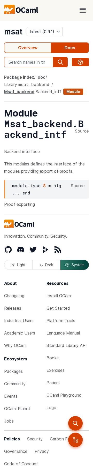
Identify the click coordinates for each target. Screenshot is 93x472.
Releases (12, 308)
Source (82, 131)
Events (11, 396)
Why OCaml (15, 345)
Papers (53, 382)
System (78, 265)
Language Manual (63, 333)
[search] (75, 423)
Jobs (9, 421)
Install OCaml (59, 295)
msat (13, 31)
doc (41, 77)
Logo (51, 407)
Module (73, 91)
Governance (15, 451)
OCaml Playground (64, 395)
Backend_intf (48, 91)
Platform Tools (61, 320)
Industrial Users (19, 320)
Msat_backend (19, 91)
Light (21, 265)
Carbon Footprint (66, 438)
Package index (19, 77)
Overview (27, 47)
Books (53, 357)
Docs (70, 47)
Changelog (14, 295)
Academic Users (19, 333)
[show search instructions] (80, 62)
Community (15, 383)
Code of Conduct (21, 463)
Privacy (42, 451)
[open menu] (83, 10)
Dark (49, 265)
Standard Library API (67, 345)
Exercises (56, 370)
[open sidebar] (75, 440)
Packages (13, 371)
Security (35, 438)
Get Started (58, 308)
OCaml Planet (17, 408)
